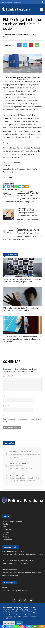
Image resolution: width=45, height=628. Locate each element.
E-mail (6, 406)
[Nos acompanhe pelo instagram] (25, 600)
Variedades (7, 539)
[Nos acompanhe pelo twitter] (19, 600)
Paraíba (6, 531)
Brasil (5, 526)
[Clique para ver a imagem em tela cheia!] (22, 72)
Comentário (8, 376)
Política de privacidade (12, 521)
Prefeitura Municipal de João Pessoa (18, 118)
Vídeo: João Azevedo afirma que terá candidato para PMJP (29, 230)
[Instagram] (12, 186)
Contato (6, 524)
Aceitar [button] (19, 623)
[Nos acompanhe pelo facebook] (14, 600)
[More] (27, 186)
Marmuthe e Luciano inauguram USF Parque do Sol (29, 192)
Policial (6, 534)
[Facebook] (4, 186)
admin (5, 36)
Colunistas (7, 529)
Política (6, 537)
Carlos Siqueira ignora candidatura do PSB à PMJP (28, 209)
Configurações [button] (9, 623)
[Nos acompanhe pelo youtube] (31, 600)
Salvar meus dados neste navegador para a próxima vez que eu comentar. (22, 420)
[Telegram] (19, 186)
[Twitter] (8, 186)
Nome (6, 396)
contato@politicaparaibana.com (15, 590)
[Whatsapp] (16, 186)
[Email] (23, 186)
